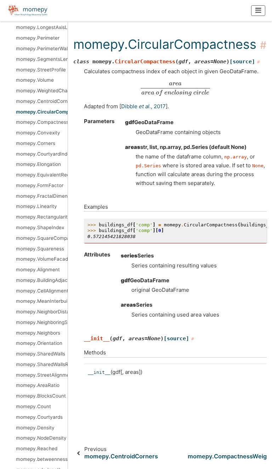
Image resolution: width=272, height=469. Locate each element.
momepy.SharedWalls (40, 354)
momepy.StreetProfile (41, 70)
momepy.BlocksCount (41, 396)
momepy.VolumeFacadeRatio (42, 259)
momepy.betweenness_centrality (42, 459)
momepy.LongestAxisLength (42, 27)
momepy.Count (33, 406)
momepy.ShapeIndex (40, 227)
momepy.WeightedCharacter (42, 90)
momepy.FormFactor (39, 185)
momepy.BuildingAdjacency (42, 280)
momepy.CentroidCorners (42, 101)
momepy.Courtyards (39, 417)
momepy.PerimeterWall (42, 48)
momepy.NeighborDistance (42, 311)
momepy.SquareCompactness (42, 238)
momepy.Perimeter (38, 38)
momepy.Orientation (39, 343)
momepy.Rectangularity (42, 217)
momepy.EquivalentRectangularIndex (42, 175)
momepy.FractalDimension (42, 196)
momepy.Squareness (40, 248)
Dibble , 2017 (143, 106)
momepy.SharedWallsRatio (42, 364)
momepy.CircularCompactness (42, 112)
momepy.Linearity (36, 206)
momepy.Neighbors (38, 333)
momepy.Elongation (38, 164)
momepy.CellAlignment (42, 291)
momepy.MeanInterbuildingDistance (42, 301)
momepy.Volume (35, 80)
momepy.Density (35, 427)
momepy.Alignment (38, 269)
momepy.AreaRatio (38, 385)
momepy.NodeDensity (41, 438)
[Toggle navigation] (258, 10)
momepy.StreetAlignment (42, 375)
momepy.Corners (35, 143)
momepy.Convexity (38, 132)
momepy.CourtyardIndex (42, 154)
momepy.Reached (36, 448)
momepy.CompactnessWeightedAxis (42, 122)
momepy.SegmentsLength (42, 59)
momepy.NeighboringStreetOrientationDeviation (42, 322)
